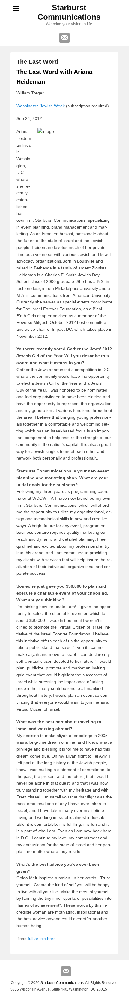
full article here (42, 938)
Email (64, 38)
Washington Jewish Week (40, 105)
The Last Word (37, 61)
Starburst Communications (69, 12)
